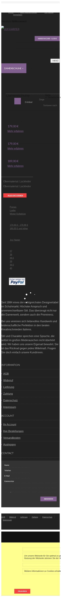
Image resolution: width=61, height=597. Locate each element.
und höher (19, 228)
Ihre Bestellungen (13, 431)
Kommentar (9, 481)
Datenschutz (10, 400)
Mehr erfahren (15, 131)
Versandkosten (11, 437)
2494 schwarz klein (28, 137)
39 (11, 261)
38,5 (12, 258)
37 (11, 251)
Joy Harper (15, 240)
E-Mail (7, 476)
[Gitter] (10, 101)
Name (6, 465)
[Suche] (57, 51)
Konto (11, 12)
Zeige (41, 99)
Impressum (9, 407)
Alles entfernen (15, 195)
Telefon (7, 470)
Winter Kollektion (18, 214)
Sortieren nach (50, 105)
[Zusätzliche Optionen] (17, 284)
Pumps (13, 207)
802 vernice (19, 155)
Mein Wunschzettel (28, 12)
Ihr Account (9, 424)
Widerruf (8, 380)
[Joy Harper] (10, 28)
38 (11, 254)
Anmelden (17, 15)
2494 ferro (18, 120)
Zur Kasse (49, 12)
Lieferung (8, 387)
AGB (6, 373)
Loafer (13, 210)
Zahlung (8, 393)
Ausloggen (9, 444)
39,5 (12, 265)
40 (11, 268)
